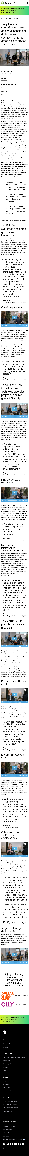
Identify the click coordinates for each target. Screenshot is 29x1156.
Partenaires (6, 1067)
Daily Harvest (5, 101)
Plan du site (6, 1136)
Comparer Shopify (8, 1081)
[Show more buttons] (27, 64)
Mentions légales (7, 1129)
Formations (6, 1084)
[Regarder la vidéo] (14, 57)
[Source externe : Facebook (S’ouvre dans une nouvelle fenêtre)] (4, 1144)
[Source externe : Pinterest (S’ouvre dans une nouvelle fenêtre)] (4, 1148)
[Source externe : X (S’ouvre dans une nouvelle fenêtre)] (7, 1144)
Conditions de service (9, 1126)
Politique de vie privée (9, 1133)
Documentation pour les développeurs (14, 1057)
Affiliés (4, 1070)
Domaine (7, 439)
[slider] (14, 64)
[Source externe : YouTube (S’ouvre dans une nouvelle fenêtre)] (11, 1144)
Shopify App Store (8, 1064)
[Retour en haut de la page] (4, 1032)
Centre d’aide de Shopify (10, 1101)
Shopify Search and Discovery (10, 661)
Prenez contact (18, 3)
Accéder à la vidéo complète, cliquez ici (13, 221)
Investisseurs (6, 1047)
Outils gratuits (6, 1087)
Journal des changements (10, 1091)
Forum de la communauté (10, 1104)
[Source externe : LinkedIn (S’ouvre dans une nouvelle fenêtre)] (23, 1144)
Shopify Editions (7, 1044)
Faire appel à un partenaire (10, 1108)
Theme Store (6, 1061)
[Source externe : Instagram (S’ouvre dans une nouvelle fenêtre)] (15, 1144)
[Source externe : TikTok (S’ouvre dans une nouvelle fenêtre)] (19, 1144)
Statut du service (7, 1111)
